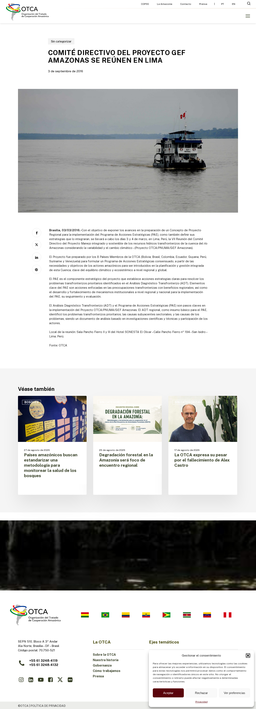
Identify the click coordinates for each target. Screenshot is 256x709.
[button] (248, 656)
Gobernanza (102, 665)
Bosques (31, 402)
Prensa (98, 676)
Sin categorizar (61, 41)
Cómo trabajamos (106, 671)
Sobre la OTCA (104, 655)
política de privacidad (48, 705)
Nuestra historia (105, 660)
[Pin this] (36, 269)
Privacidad (201, 701)
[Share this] (36, 232)
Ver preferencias (234, 693)
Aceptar (168, 693)
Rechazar (201, 693)
